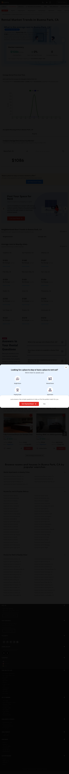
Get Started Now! (28, 404)
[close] (66, 367)
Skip (44, 404)
